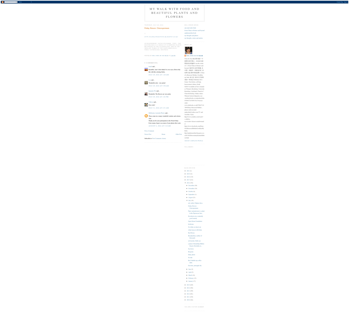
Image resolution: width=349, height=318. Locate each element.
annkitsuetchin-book (190, 33)
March (190, 275)
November (191, 188)
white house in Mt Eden (195, 230)
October (190, 191)
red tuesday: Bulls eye (194, 241)
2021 (188, 171)
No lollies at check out (194, 227)
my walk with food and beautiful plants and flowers (174, 13)
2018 (188, 177)
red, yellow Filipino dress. (195, 203)
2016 (188, 183)
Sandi (150, 66)
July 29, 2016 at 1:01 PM (158, 97)
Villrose (151, 102)
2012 (188, 294)
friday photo (191, 255)
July (189, 200)
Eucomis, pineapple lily (195, 265)
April (190, 272)
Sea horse (191, 249)
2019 (188, 174)
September (191, 194)
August (190, 197)
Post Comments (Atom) (159, 138)
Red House (191, 233)
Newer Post (148, 134)
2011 (188, 297)
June (189, 269)
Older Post (179, 134)
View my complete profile (193, 140)
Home (163, 134)
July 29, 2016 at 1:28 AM (159, 75)
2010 (188, 300)
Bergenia (190, 252)
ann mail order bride (190, 28)
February (191, 278)
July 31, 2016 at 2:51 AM (159, 108)
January (190, 281)
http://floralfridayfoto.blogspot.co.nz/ (161, 37)
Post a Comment (149, 131)
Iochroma (191, 224)
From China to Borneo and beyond (194, 30)
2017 (188, 180)
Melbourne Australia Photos (157, 113)
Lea (150, 80)
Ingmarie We (152, 91)
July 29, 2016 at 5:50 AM (159, 86)
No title (190, 257)
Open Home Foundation (195, 221)
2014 (188, 288)
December (191, 185)
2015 (188, 285)
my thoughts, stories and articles (193, 38)
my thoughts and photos (191, 35)
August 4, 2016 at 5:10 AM (160, 126)
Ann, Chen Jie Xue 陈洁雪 (194, 55)
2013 (188, 291)
